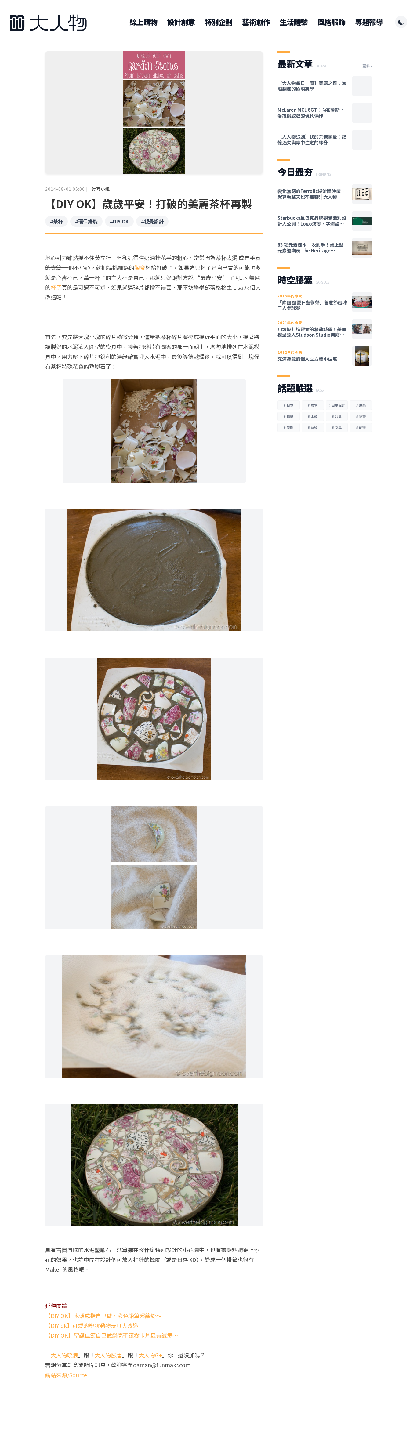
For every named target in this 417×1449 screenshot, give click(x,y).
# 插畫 (361, 416)
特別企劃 (218, 22)
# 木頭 (312, 416)
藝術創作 (256, 22)
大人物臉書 (108, 1355)
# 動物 (361, 427)
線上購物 (143, 22)
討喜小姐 (101, 189)
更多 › (367, 65)
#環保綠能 (86, 221)
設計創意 (181, 22)
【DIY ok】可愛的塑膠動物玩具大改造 (91, 1325)
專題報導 (369, 22)
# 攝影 (288, 416)
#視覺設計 (152, 221)
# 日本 (288, 405)
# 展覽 (312, 405)
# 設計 (288, 427)
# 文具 (337, 427)
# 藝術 (312, 427)
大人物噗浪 (64, 1355)
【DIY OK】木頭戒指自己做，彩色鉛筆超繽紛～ (103, 1316)
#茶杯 (56, 221)
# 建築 (361, 405)
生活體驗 (293, 22)
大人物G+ (150, 1355)
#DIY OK (119, 221)
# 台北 (337, 416)
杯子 (56, 287)
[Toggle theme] (401, 22)
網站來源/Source (66, 1375)
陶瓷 (139, 267)
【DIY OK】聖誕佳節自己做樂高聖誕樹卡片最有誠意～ (111, 1335)
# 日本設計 (336, 405)
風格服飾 (331, 22)
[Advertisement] (154, 1403)
